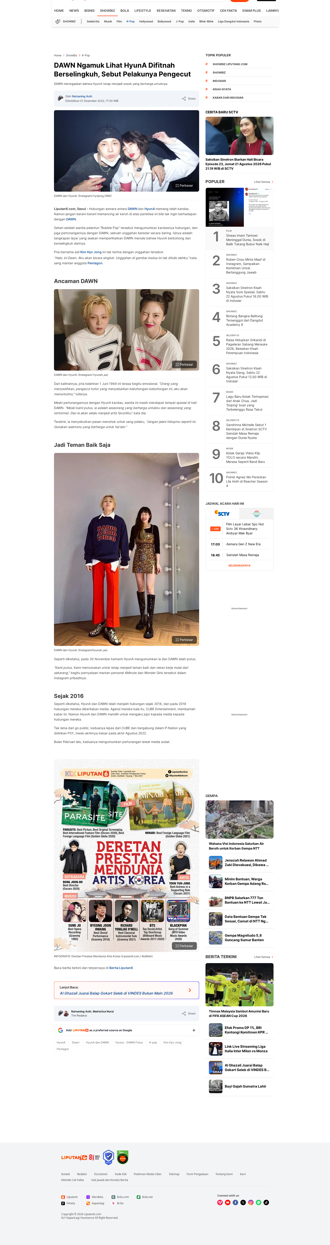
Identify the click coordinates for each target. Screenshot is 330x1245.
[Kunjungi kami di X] (243, 1202)
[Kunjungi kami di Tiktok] (266, 1202)
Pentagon (95, 263)
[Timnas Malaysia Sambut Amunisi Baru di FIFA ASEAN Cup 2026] (239, 984)
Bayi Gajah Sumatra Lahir (245, 1086)
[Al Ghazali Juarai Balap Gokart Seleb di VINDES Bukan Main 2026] (215, 1067)
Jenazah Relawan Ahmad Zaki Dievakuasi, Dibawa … (247, 862)
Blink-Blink (206, 21)
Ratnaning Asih (82, 96)
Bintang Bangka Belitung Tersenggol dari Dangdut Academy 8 (244, 320)
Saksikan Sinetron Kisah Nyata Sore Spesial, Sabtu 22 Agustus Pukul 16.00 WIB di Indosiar (247, 294)
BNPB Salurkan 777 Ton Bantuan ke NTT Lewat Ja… (247, 900)
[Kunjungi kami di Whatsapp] (258, 1202)
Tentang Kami (224, 1174)
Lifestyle (142, 10)
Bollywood (164, 21)
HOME (59, 10)
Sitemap (174, 1174)
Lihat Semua (262, 181)
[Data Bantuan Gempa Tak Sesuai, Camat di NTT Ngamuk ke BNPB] (215, 919)
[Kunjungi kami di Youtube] (227, 1202)
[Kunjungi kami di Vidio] (220, 1202)
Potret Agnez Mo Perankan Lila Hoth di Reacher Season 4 (247, 481)
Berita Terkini (221, 956)
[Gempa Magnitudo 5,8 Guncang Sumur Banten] (215, 938)
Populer (215, 181)
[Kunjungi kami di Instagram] (251, 1202)
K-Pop (131, 21)
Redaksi (82, 1174)
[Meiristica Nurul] (66, 1013)
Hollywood (146, 21)
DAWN (133, 209)
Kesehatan (166, 10)
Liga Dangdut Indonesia (233, 21)
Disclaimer (101, 1174)
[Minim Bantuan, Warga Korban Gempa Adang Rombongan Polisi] (215, 881)
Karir (243, 1174)
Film (119, 21)
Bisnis (89, 10)
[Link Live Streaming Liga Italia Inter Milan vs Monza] (215, 1049)
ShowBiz (107, 10)
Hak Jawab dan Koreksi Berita (109, 1180)
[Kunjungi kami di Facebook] (235, 1202)
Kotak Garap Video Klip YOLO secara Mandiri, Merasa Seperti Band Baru (245, 457)
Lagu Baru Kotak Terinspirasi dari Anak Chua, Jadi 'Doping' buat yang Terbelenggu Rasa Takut (247, 403)
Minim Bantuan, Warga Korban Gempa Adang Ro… (247, 881)
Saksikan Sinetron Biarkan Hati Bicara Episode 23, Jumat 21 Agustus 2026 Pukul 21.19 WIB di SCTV (238, 163)
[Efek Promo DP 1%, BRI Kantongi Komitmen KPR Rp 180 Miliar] (215, 1030)
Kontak (65, 1174)
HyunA (150, 209)
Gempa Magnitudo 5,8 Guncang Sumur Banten (244, 937)
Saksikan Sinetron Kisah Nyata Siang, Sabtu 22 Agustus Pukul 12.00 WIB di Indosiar (246, 374)
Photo (258, 21)
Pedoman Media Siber (148, 1174)
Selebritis (93, 21)
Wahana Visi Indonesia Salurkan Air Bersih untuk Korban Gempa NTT (236, 846)
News (74, 10)
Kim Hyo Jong (91, 252)
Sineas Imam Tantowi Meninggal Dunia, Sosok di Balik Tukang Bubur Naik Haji (247, 239)
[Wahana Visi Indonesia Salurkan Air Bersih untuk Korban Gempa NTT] (239, 819)
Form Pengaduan (197, 1174)
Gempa (211, 796)
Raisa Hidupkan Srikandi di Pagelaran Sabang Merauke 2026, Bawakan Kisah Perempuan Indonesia (246, 346)
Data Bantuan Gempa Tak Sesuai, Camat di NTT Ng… (246, 918)
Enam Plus (251, 10)
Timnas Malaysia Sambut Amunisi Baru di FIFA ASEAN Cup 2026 (239, 1013)
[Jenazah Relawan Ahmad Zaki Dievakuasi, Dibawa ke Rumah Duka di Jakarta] (215, 862)
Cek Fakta (228, 10)
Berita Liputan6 (121, 968)
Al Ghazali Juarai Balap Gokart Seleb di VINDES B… (247, 1067)
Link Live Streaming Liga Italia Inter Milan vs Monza (246, 1048)
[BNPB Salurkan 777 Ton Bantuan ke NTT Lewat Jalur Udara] (215, 900)
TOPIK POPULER (218, 55)
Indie (191, 21)
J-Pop (180, 21)
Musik (108, 21)
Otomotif (206, 10)
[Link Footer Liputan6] (80, 1157)
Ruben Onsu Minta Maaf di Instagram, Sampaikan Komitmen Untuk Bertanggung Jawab (245, 265)
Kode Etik (121, 1174)
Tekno (186, 10)
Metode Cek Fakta (72, 1180)
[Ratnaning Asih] (61, 99)
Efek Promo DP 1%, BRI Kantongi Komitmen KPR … (246, 1030)
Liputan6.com (92, 1214)
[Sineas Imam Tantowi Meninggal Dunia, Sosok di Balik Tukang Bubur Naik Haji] (240, 207)
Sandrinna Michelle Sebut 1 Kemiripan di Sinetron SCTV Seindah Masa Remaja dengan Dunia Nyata (246, 431)
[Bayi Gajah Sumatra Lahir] (215, 1086)
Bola (124, 10)
